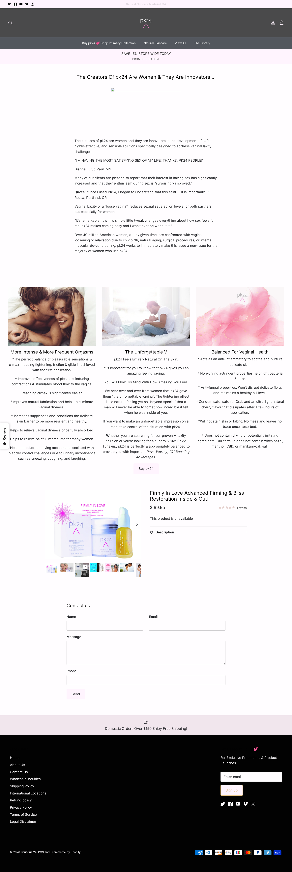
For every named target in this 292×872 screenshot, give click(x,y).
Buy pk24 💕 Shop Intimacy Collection (109, 43)
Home (14, 758)
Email (153, 617)
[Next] (136, 524)
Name (71, 617)
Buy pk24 (146, 469)
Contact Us (19, 772)
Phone (72, 671)
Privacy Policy (21, 807)
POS (41, 852)
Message (74, 637)
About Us (17, 765)
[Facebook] (15, 4)
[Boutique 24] (146, 22)
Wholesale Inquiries (25, 779)
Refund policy (21, 800)
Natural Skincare (155, 43)
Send (76, 694)
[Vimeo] (26, 4)
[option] (93, 524)
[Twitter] (9, 4)
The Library (202, 43)
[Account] (272, 22)
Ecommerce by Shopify (65, 852)
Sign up (232, 790)
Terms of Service (23, 815)
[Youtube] (20, 4)
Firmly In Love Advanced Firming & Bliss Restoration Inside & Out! (197, 496)
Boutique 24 (29, 852)
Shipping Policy (22, 786)
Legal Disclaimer (23, 821)
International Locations (28, 793)
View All (180, 43)
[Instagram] (32, 4)
